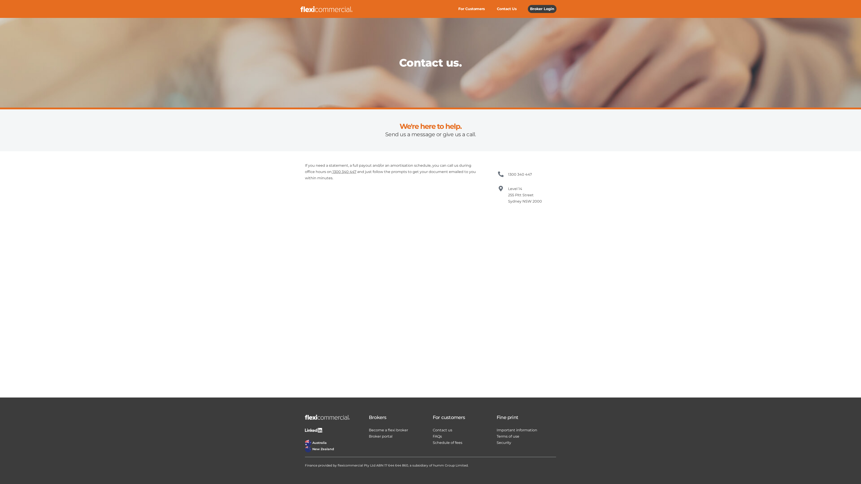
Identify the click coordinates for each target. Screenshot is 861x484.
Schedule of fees (447, 443)
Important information (517, 430)
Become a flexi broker (388, 430)
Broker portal (380, 436)
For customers (471, 9)
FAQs (437, 436)
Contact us (507, 9)
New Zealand (323, 449)
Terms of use (508, 436)
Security (504, 443)
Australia (319, 443)
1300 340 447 (344, 172)
